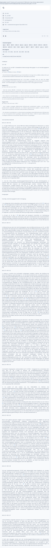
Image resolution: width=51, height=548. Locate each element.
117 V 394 (33, 458)
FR (44, 36)
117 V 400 (23, 327)
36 (35, 45)
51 (46, 47)
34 (31, 45)
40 (42, 47)
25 (10, 47)
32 (37, 47)
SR (14, 384)
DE (42, 36)
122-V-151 (16, 51)
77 (27, 47)
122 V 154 (19, 339)
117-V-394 (10, 51)
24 (5, 47)
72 (23, 47)
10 (12, 45)
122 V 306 (20, 508)
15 (45, 45)
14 (40, 45)
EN (47, 36)
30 (26, 45)
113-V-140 (5, 51)
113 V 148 (19, 436)
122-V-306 (21, 51)
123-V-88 (27, 51)
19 (8, 45)
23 (17, 45)
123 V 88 (4, 64)
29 (21, 45)
